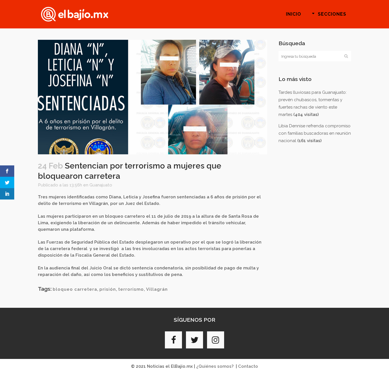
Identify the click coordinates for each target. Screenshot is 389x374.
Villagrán (157, 289)
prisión (107, 289)
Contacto (248, 366)
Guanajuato (100, 185)
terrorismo (131, 289)
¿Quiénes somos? (215, 366)
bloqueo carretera (75, 289)
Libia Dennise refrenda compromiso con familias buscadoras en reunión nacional (315, 133)
